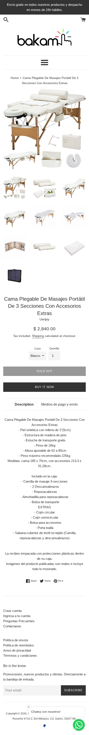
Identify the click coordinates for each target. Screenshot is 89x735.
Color (37, 348)
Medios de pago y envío (59, 404)
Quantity (54, 348)
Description (24, 404)
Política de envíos (15, 640)
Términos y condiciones (20, 655)
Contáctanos (12, 626)
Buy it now (44, 387)
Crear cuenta (12, 611)
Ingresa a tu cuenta (16, 616)
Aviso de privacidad (17, 650)
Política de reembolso (18, 645)
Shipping (38, 336)
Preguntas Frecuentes (19, 621)
